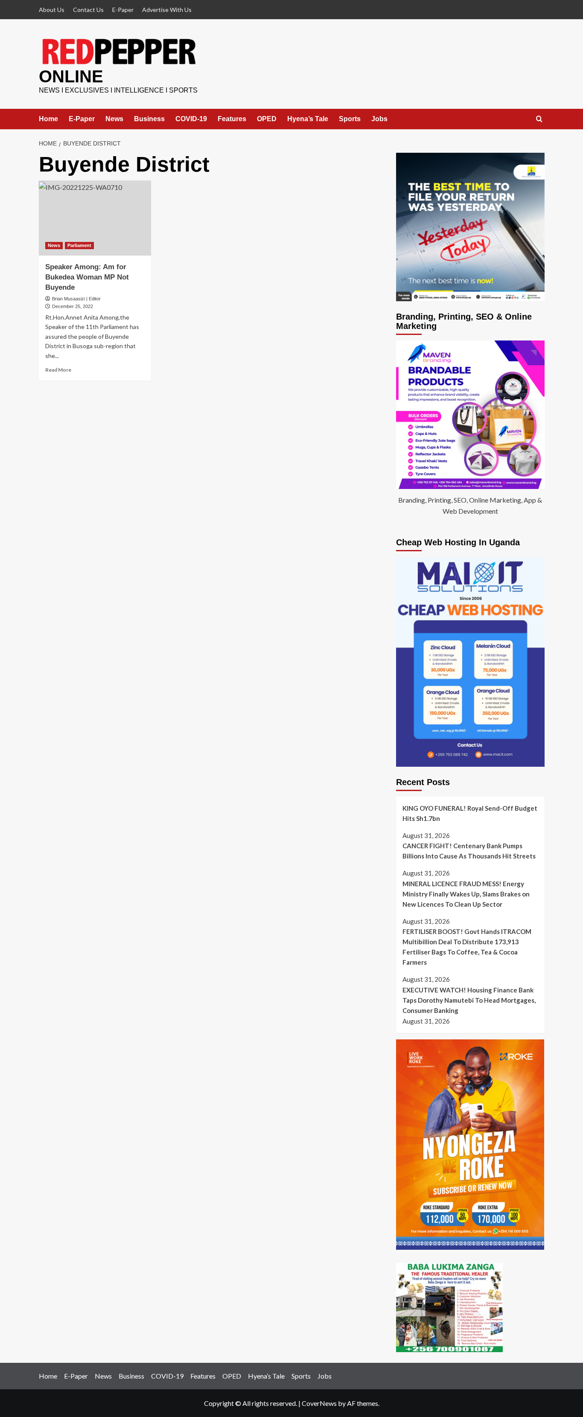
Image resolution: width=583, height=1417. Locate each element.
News (114, 118)
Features (232, 118)
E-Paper (123, 9)
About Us (51, 9)
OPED (267, 118)
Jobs (379, 118)
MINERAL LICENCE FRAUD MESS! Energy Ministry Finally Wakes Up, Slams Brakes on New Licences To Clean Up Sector (466, 894)
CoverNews (319, 1403)
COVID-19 (191, 118)
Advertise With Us (167, 9)
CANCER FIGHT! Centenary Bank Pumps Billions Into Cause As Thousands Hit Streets (469, 851)
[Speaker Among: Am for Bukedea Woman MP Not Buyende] (95, 218)
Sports (350, 118)
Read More (58, 370)
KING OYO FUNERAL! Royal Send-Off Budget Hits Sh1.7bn (469, 813)
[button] (539, 119)
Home (48, 118)
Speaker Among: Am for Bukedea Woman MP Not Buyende (87, 277)
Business (149, 118)
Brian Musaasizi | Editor (76, 298)
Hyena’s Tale (307, 118)
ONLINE (71, 76)
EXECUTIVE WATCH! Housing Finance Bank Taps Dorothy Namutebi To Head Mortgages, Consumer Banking (469, 1000)
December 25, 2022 (72, 306)
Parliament (79, 245)
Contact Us (88, 9)
